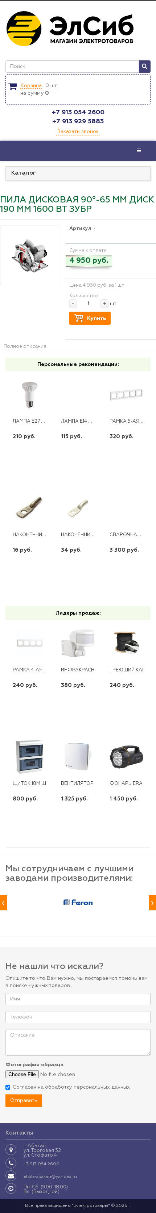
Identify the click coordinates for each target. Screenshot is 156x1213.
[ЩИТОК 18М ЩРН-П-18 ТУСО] (29, 757)
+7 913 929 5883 (78, 121)
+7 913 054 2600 (78, 112)
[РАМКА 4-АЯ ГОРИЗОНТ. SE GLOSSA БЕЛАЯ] (29, 643)
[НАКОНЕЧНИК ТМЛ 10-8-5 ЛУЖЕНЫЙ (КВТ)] (78, 508)
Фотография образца (34, 1064)
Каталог (23, 173)
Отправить (23, 1100)
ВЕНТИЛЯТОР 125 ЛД (85, 783)
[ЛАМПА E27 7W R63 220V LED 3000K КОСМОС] (29, 394)
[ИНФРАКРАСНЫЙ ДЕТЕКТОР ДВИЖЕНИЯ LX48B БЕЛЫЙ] (78, 643)
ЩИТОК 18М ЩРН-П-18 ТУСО (46, 783)
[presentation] (3, 903)
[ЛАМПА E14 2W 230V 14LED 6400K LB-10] (78, 394)
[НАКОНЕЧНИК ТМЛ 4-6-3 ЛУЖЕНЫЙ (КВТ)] (29, 508)
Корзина (31, 85)
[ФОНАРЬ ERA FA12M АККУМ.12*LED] (126, 757)
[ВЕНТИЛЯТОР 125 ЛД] (78, 757)
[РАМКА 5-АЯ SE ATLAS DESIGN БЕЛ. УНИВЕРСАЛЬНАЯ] (126, 394)
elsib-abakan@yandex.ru (50, 1177)
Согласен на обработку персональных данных (71, 1087)
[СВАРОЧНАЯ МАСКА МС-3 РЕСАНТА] (126, 508)
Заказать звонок (78, 131)
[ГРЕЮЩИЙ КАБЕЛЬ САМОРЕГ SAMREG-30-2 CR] (126, 643)
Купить (96, 318)
